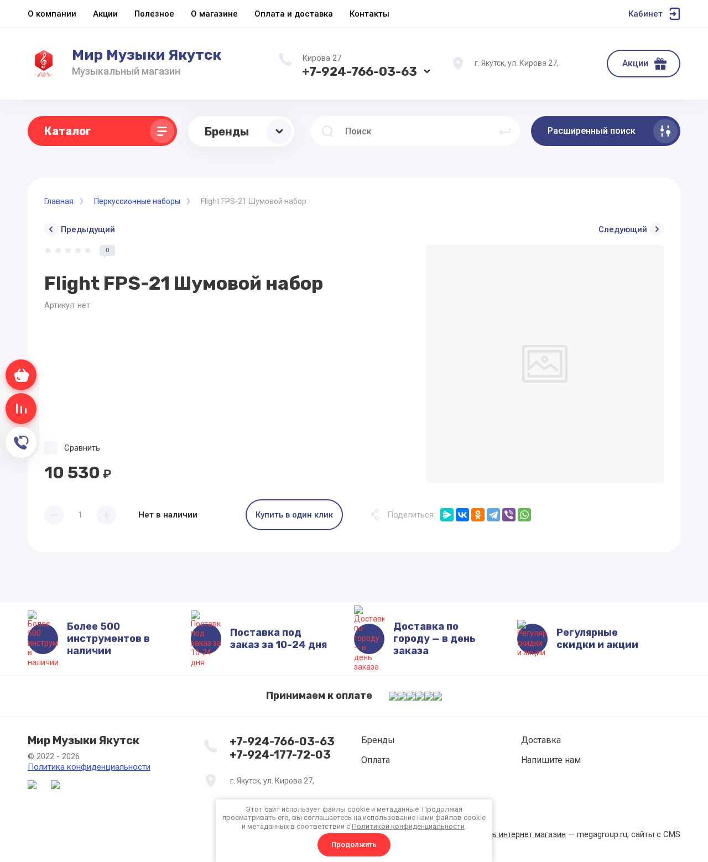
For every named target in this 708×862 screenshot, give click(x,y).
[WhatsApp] (524, 514)
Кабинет (645, 14)
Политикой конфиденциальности (408, 826)
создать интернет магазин (515, 834)
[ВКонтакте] (462, 514)
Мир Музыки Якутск (146, 55)
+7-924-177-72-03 (280, 754)
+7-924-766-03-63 (359, 71)
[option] (545, 364)
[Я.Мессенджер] (447, 514)
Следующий (622, 229)
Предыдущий (88, 229)
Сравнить (82, 448)
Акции (635, 63)
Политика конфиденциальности (89, 767)
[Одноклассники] (478, 514)
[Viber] (509, 514)
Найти (505, 131)
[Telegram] (493, 514)
